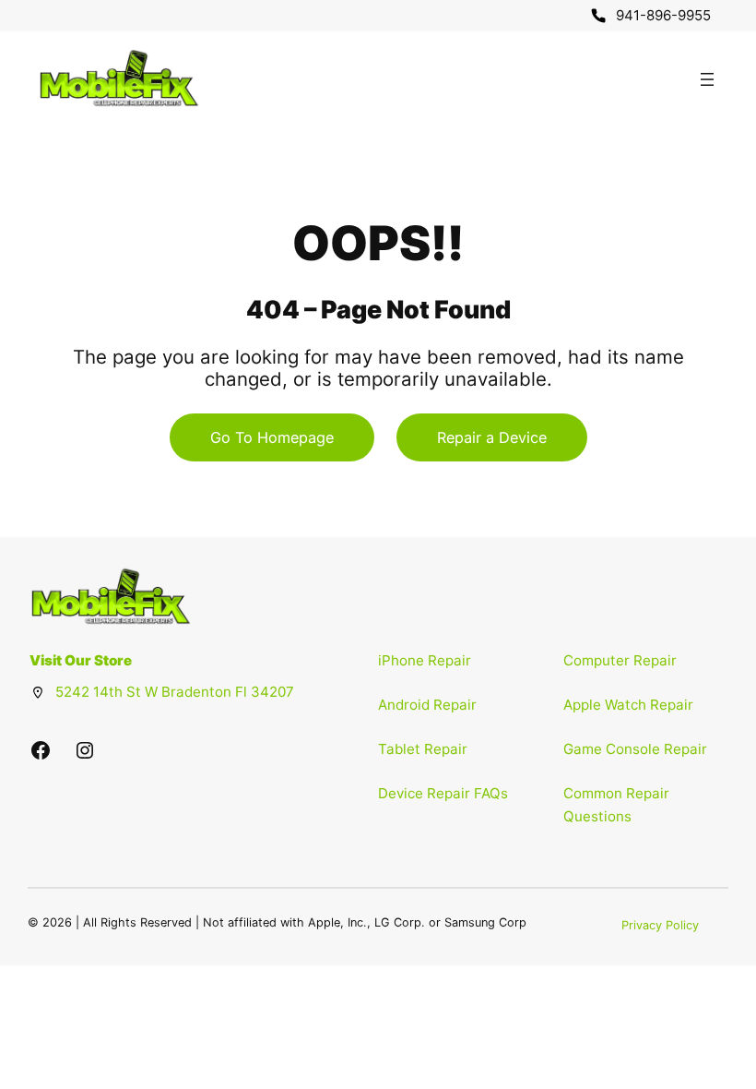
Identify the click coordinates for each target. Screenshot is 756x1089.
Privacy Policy (660, 925)
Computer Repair (620, 660)
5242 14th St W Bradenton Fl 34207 (174, 691)
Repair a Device (492, 437)
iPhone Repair (424, 660)
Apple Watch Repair (628, 704)
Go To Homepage (272, 437)
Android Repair (427, 704)
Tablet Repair (422, 749)
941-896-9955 (663, 15)
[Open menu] (707, 79)
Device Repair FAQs (443, 793)
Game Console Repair (635, 749)
